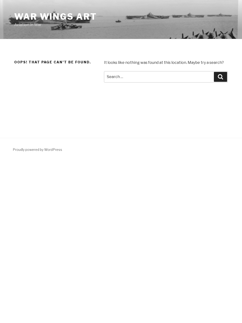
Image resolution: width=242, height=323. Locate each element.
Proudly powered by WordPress (37, 150)
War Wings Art (55, 16)
